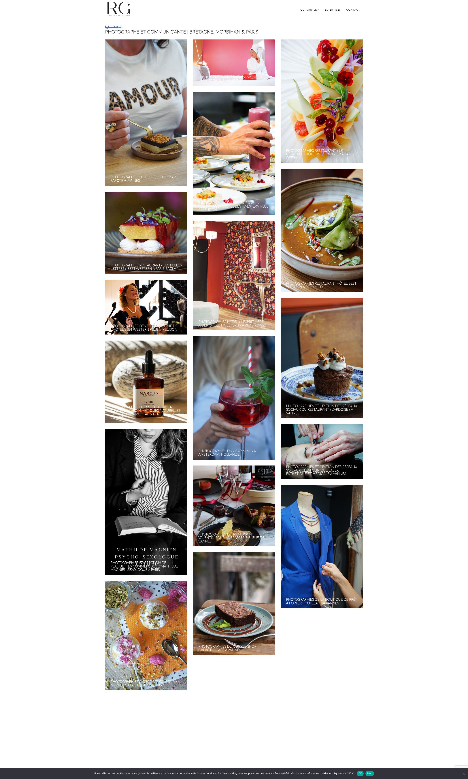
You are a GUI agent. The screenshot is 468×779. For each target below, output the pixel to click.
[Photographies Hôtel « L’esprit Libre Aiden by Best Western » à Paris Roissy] (234, 276)
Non (369, 773)
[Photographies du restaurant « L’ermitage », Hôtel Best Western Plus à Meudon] (234, 153)
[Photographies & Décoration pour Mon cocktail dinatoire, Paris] (146, 636)
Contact (353, 9)
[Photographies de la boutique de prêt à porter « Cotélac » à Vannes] (322, 546)
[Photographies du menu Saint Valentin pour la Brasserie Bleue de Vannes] (234, 506)
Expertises (332, 9)
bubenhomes (113, 27)
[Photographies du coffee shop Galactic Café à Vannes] (234, 604)
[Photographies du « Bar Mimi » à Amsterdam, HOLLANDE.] (234, 398)
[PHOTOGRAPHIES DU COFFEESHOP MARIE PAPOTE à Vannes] (146, 113)
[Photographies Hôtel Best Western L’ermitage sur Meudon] (234, 63)
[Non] (463, 773)
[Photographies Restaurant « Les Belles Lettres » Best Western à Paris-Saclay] (146, 233)
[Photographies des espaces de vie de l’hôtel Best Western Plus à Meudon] (146, 307)
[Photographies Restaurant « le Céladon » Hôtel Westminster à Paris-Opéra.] (322, 101)
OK (360, 773)
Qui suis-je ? (309, 9)
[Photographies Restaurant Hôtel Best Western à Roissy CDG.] (322, 230)
